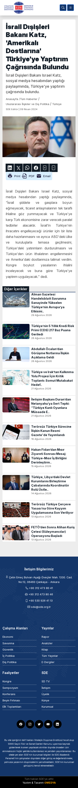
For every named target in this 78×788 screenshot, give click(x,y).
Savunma (8, 643)
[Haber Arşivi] (63, 7)
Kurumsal (47, 706)
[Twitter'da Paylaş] (18, 168)
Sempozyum (10, 687)
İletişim (46, 687)
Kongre (6, 681)
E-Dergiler (48, 662)
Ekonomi (7, 636)
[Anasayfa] (17, 7)
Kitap (45, 649)
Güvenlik (7, 649)
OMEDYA (50, 782)
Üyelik (45, 694)
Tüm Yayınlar (50, 655)
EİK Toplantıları (11, 706)
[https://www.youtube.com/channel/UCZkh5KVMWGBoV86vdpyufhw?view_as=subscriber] (48, 724)
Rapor (45, 636)
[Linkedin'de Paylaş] (10, 168)
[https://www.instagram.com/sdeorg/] (30, 724)
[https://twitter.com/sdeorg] (39, 724)
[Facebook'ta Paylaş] (36, 168)
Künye (45, 700)
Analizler (47, 643)
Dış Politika (9, 662)
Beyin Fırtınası (11, 700)
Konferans (8, 694)
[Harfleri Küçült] (53, 168)
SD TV (46, 681)
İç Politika (8, 655)
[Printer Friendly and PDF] (29, 175)
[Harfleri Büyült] (45, 168)
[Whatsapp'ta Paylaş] (27, 168)
